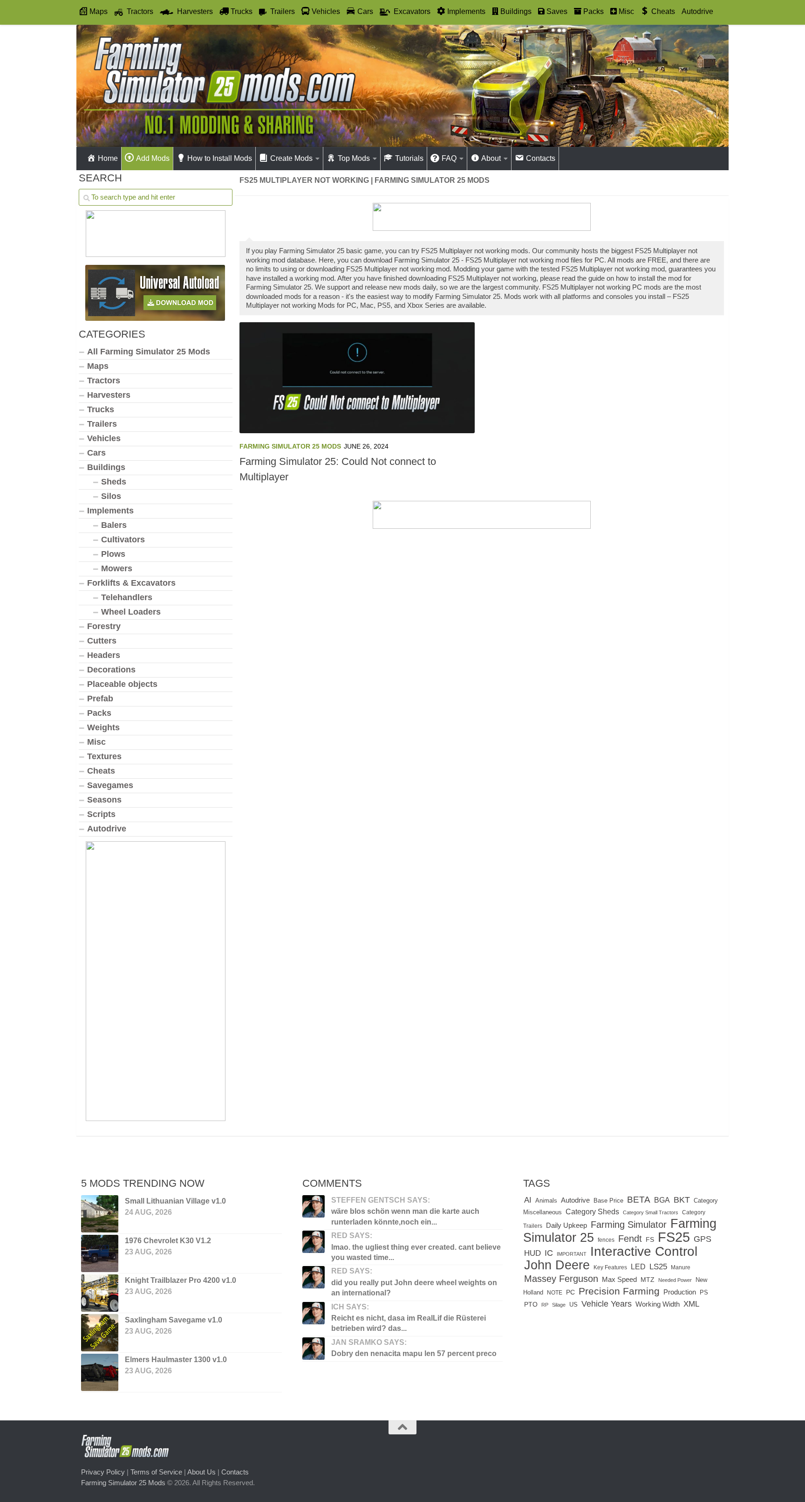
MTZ (648, 1279)
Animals (546, 1200)
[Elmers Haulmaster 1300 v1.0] (99, 1372)
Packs (99, 713)
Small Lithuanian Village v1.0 (175, 1201)
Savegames (110, 785)
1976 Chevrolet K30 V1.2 (168, 1241)
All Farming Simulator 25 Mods (148, 351)
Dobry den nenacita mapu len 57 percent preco (414, 1353)
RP (544, 1305)
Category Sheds (592, 1212)
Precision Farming (619, 1291)
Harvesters (108, 395)
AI (528, 1199)
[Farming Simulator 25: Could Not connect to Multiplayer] (357, 377)
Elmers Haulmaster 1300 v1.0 (176, 1360)
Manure (680, 1267)
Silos (111, 496)
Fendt (630, 1238)
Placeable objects (122, 684)
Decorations (111, 669)
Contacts (235, 1472)
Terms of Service (156, 1472)
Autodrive (697, 11)
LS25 (658, 1266)
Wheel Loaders (131, 611)
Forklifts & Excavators (131, 583)
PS (704, 1292)
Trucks (100, 409)
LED (638, 1266)
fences (606, 1240)
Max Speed (619, 1279)
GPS (702, 1239)
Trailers (102, 424)
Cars (96, 452)
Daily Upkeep (566, 1225)
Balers (114, 525)
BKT (682, 1199)
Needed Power (675, 1280)
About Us (201, 1472)
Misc (96, 742)
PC (570, 1292)
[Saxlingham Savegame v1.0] (99, 1332)
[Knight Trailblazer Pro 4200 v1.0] (99, 1293)
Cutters (101, 640)
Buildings (106, 467)
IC (549, 1253)
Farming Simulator (629, 1224)
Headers (103, 655)
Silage (559, 1305)
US (573, 1304)
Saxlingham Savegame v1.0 (173, 1320)
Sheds (113, 481)
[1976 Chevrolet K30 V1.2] (99, 1253)
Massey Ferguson (561, 1279)
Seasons (104, 799)
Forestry (104, 626)
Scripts (101, 814)
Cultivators (123, 539)
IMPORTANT (572, 1254)
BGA (662, 1200)
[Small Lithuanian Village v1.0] (99, 1213)
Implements (110, 510)
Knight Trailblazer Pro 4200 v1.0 (180, 1280)
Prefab (100, 698)
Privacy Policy (103, 1472)
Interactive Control (643, 1251)
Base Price (608, 1200)
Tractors (103, 380)
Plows (113, 554)
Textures (104, 756)
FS (650, 1239)
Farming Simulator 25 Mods (290, 446)
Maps (98, 366)
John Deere (557, 1265)
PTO (531, 1304)
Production (679, 1292)
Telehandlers (126, 597)
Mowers (116, 568)
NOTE (554, 1292)
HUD (532, 1253)
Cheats (101, 770)
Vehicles (104, 438)
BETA (638, 1199)
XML (691, 1304)
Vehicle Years (606, 1303)
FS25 (674, 1237)
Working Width (657, 1304)
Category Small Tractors (650, 1212)
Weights (103, 727)
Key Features (610, 1267)
